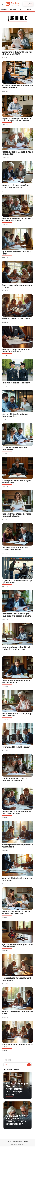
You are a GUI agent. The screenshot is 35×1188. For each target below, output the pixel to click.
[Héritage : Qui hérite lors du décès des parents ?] (17, 305)
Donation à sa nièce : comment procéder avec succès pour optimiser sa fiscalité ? (16, 912)
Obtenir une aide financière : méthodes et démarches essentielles (15, 415)
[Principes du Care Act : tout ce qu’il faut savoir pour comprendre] (17, 965)
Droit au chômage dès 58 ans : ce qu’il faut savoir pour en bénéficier (17, 153)
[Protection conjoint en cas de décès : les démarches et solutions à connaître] (17, 765)
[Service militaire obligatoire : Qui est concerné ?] (17, 370)
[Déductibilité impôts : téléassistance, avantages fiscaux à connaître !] (17, 701)
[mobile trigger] (3, 4)
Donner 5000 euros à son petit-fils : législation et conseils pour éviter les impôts (17, 219)
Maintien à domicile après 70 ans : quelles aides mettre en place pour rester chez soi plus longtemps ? (17, 1089)
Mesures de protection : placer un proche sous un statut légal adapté (17, 846)
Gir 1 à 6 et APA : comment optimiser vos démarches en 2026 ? (14, 448)
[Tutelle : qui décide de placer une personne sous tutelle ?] (17, 998)
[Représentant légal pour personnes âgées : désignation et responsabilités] (17, 534)
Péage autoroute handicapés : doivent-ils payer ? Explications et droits (17, 581)
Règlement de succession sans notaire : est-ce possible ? (16, 253)
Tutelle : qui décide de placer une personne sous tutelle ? (17, 1012)
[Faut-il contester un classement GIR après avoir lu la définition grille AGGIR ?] (17, 39)
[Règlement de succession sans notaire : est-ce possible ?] (17, 239)
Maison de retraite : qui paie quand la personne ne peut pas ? (17, 286)
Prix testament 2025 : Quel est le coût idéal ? (16, 747)
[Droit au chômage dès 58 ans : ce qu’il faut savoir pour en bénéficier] (17, 139)
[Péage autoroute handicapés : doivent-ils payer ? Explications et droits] (17, 568)
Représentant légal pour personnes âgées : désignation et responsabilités (15, 548)
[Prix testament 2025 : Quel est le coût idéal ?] (17, 734)
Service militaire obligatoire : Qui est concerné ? (17, 383)
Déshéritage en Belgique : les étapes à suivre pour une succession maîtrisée (16, 350)
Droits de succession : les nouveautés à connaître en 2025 (17, 1045)
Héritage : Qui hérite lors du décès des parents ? (17, 318)
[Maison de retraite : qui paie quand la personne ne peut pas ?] (17, 272)
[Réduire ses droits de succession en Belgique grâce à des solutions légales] (17, 799)
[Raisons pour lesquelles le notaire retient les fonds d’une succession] (17, 667)
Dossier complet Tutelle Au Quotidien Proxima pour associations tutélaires (16, 515)
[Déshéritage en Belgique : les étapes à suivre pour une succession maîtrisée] (17, 337)
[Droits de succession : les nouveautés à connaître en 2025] (17, 1032)
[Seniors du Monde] (12, 4)
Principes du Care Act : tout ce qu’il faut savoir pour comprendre (16, 979)
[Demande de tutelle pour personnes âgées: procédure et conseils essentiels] (17, 172)
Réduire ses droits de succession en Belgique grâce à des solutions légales (16, 812)
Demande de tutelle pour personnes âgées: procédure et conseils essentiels (15, 186)
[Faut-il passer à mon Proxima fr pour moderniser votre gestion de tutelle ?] (17, 72)
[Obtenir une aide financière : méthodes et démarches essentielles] (17, 401)
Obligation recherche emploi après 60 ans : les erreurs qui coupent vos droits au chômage (16, 119)
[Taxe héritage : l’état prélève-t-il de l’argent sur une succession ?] (17, 865)
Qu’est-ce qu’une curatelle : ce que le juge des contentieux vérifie (16, 481)
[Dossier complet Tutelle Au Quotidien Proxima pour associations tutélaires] (17, 501)
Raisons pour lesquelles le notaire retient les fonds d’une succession (16, 681)
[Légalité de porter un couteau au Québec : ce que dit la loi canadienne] (17, 932)
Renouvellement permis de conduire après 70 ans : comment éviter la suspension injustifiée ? (17, 615)
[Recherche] (25, 3)
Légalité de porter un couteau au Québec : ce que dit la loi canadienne (17, 945)
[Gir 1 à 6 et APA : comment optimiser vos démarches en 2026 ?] (17, 434)
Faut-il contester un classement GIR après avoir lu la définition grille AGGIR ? (17, 53)
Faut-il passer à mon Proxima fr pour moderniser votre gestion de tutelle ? (17, 86)
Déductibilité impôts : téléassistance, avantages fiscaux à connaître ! (17, 714)
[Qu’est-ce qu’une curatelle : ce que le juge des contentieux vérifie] (17, 468)
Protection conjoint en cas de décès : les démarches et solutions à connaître (14, 779)
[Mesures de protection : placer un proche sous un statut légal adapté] (17, 832)
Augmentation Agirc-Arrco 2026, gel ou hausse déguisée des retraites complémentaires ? (17, 1120)
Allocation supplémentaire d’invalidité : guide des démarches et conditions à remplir (16, 648)
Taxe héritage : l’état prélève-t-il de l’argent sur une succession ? (17, 879)
